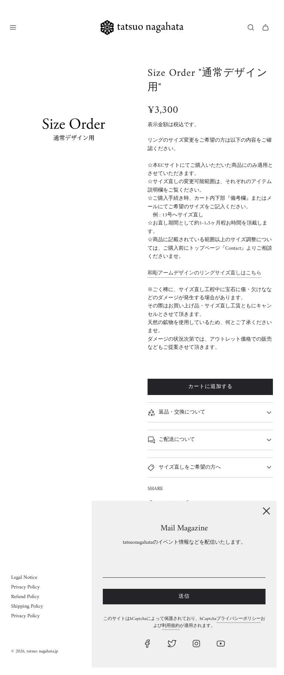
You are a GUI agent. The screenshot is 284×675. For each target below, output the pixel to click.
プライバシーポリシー (238, 619)
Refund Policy (25, 596)
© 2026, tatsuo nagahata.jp (34, 651)
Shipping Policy (27, 606)
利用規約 (171, 626)
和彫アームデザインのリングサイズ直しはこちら (204, 273)
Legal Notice (24, 577)
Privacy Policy (25, 587)
